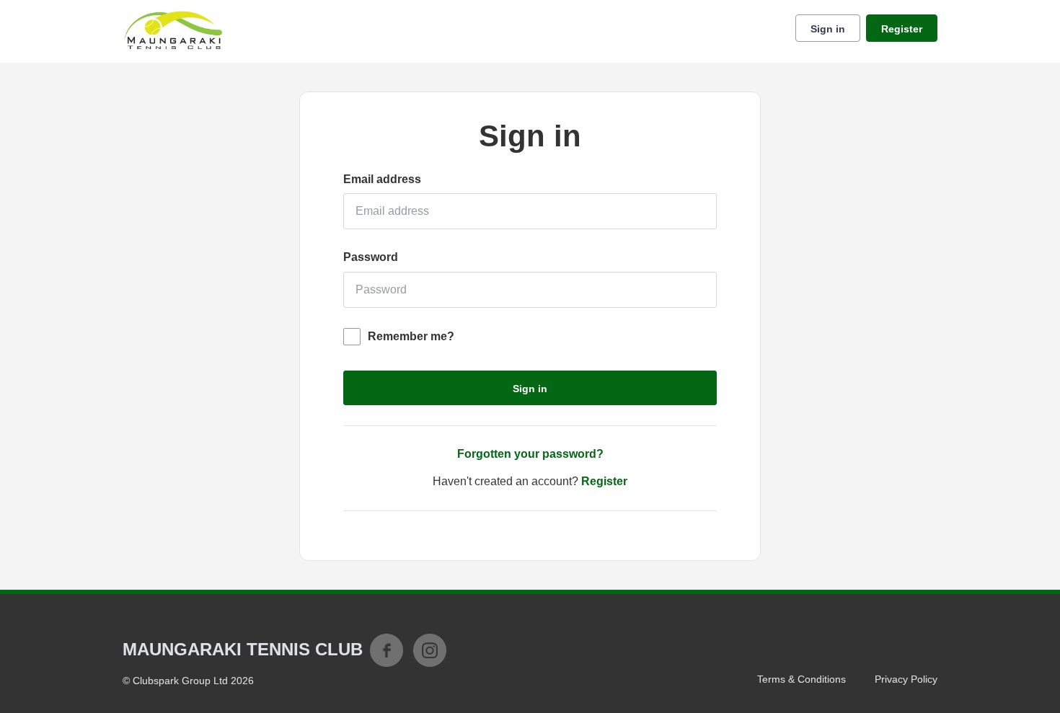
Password (370, 257)
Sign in (828, 29)
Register (901, 29)
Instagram (429, 650)
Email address (382, 179)
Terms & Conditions (801, 679)
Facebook (386, 650)
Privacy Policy (906, 679)
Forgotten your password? (530, 454)
